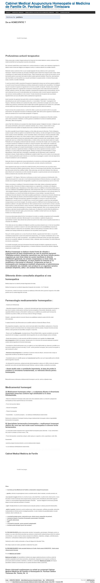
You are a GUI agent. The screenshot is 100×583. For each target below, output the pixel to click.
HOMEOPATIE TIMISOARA (17, 12)
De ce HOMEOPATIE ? (15, 22)
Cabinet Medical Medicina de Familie (21, 453)
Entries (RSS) (51, 581)
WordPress (92, 581)
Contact (8, 12)
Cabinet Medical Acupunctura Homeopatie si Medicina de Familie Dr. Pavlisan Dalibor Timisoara (47, 5)
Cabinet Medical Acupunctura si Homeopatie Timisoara (39, 12)
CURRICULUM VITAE (65, 12)
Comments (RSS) (59, 581)
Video (57, 12)
